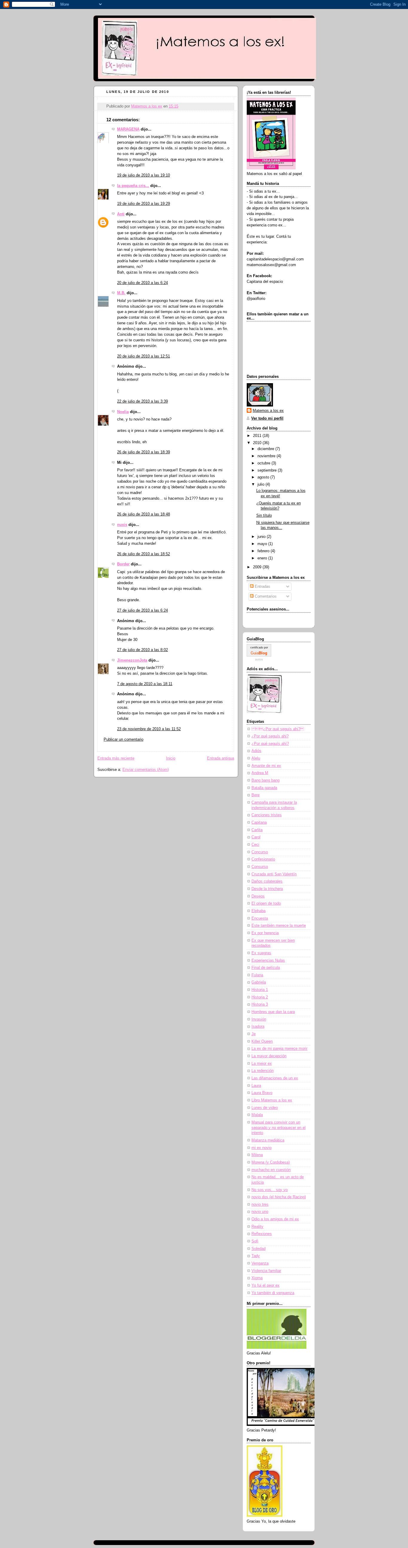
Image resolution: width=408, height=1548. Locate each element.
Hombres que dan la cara (273, 1012)
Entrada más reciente (115, 758)
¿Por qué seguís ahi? (270, 736)
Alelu (255, 758)
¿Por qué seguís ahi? (277, 729)
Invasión (258, 1019)
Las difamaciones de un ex (274, 1078)
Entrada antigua (220, 758)
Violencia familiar (266, 1271)
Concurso (259, 852)
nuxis (122, 525)
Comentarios (265, 596)
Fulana (257, 975)
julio (261, 484)
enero (262, 558)
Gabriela (258, 982)
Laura (256, 1086)
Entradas (262, 586)
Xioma (257, 1278)
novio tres (260, 1204)
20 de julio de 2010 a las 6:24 (142, 283)
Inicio (170, 758)
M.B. (121, 293)
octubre (264, 463)
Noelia (123, 412)
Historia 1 (259, 990)
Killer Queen (262, 1041)
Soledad (258, 1249)
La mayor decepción (268, 1056)
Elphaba (258, 911)
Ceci (255, 845)
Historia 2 (259, 997)
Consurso (259, 867)
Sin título (264, 515)
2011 (258, 436)
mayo (262, 544)
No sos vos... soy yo (269, 1190)
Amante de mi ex (266, 766)
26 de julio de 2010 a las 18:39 (143, 452)
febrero (264, 551)
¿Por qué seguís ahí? (270, 744)
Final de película (265, 968)
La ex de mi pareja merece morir (279, 1049)
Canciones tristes (266, 815)
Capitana (259, 822)
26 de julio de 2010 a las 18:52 (143, 554)
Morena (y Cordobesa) (270, 1162)
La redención (262, 1071)
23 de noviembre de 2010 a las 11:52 (149, 729)
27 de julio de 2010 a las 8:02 (142, 650)
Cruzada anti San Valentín (274, 874)
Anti (121, 214)
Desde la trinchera (267, 889)
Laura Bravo (261, 1093)
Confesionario (263, 859)
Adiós (256, 751)
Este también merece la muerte (278, 925)
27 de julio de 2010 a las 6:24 (142, 610)
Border (123, 564)
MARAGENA (128, 129)
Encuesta (259, 918)
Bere (255, 795)
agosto (263, 477)
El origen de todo (266, 903)
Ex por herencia (265, 933)
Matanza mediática (267, 1140)
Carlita (257, 830)
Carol (255, 837)
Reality (257, 1227)
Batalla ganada (264, 788)
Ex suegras (261, 953)
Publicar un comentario (123, 739)
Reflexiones (261, 1234)
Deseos (258, 896)
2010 (258, 443)
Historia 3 (259, 1004)
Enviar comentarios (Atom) (145, 770)
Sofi (254, 1241)
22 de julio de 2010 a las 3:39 (142, 401)
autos (259, 659)
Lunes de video (264, 1108)
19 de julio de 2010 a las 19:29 (143, 204)
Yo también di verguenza (272, 1293)
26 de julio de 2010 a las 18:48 (143, 514)
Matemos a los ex (268, 411)
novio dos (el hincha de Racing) (278, 1197)
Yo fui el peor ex (265, 1285)
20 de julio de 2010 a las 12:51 (143, 356)
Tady (255, 1256)
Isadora (257, 1026)
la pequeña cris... (133, 186)
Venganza (260, 1263)
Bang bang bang (265, 780)
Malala (257, 1115)
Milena (257, 1155)
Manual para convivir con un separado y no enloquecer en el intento (278, 1127)
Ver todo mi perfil (267, 418)
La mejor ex (261, 1063)
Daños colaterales (267, 881)
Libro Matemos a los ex (271, 1100)
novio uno (259, 1212)
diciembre (266, 449)
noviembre (267, 456)
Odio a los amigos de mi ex (275, 1219)
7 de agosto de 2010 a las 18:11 (144, 684)
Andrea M (259, 773)
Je (253, 1034)
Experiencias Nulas (268, 960)
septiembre (267, 470)
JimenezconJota (132, 660)
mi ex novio (261, 1148)
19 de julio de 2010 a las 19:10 (143, 175)
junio (262, 537)
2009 (258, 567)
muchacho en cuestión (271, 1170)
